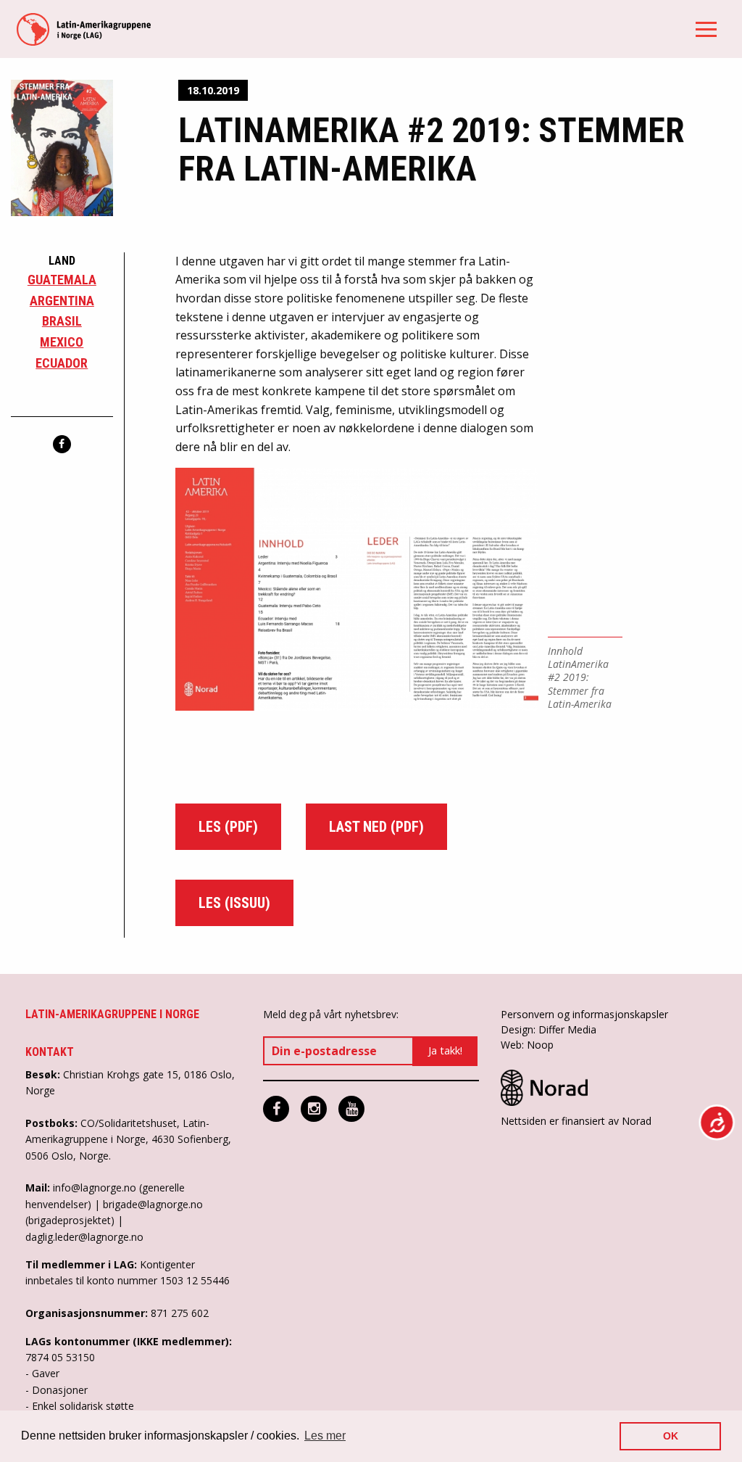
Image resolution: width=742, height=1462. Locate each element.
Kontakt (49, 1052)
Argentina (62, 300)
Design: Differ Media (548, 1029)
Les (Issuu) (234, 903)
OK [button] (670, 1436)
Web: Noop (527, 1045)
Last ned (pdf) (376, 826)
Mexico (61, 342)
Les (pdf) (228, 826)
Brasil (62, 321)
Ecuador (62, 363)
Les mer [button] (325, 1435)
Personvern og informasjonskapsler (584, 1014)
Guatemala (62, 279)
